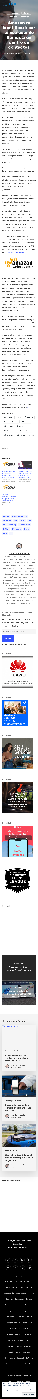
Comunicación (21, 1293)
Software (13, 17)
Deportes (9, 1299)
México (26, 529)
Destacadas (19, 1299)
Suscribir (8, 638)
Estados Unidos (24, 525)
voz (11, 533)
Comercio (28, 1287)
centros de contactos (15, 252)
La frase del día (27, 1323)
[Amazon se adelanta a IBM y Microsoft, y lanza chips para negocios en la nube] (25, 465)
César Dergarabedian (13, 53)
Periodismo (11, 1340)
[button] (35, 4)
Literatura (9, 1334)
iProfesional (16, 529)
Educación (18, 1305)
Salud (18, 1352)
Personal (20, 1340)
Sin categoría (10, 1358)
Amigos (29, 1281)
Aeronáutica (20, 1281)
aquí (28, 407)
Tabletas (28, 1364)
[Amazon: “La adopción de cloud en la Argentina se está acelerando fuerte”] (9, 488)
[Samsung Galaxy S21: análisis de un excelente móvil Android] (19, 992)
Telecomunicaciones (14, 1376)
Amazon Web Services (19, 516)
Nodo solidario (27, 1334)
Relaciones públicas (24, 1346)
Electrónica (28, 1305)
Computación (13, 13)
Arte (8, 1287)
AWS (15, 520)
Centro (22, 520)
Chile (29, 520)
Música (17, 1334)
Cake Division (25, 1247)
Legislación (26, 1328)
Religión (11, 1352)
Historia (21, 1317)
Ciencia (14, 1287)
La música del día (14, 1328)
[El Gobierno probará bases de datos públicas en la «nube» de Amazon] (9, 465)
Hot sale (6, 529)
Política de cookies (21, 1390)
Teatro (13, 1370)
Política (28, 1340)
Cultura (31, 1293)
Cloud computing (9, 525)
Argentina (7, 520)
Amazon (6, 516)
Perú (5, 533)
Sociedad (20, 1358)
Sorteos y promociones (14, 1364)
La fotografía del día (12, 1323)
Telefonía (17, 1051)
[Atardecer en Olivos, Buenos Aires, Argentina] (19, 967)
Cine (21, 1287)
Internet (26, 13)
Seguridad (26, 1352)
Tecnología (24, 17)
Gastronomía (11, 1317)
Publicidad (10, 1346)
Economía (8, 1305)
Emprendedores (13, 1311)
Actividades (9, 1281)
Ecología (29, 1299)
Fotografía (26, 1311)
